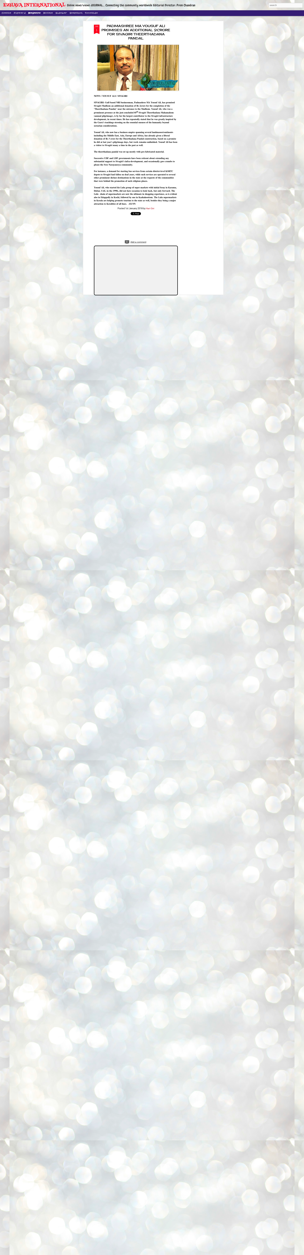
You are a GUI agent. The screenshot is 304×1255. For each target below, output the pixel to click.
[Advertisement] (195, 74)
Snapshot (76, 13)
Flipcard (20, 13)
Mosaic (48, 13)
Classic (6, 13)
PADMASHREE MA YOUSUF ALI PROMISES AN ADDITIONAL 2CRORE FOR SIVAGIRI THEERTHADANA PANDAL (135, 32)
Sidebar (61, 13)
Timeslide (91, 13)
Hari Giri (150, 208)
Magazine (34, 13)
